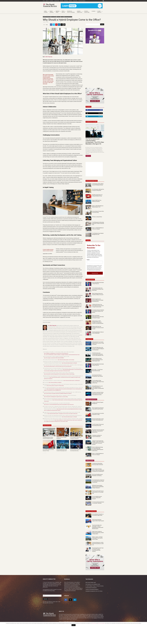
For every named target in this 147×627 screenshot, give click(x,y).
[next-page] (45, 453)
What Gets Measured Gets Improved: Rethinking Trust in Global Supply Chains (97, 359)
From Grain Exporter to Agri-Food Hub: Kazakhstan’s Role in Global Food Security (98, 481)
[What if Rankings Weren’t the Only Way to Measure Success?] (88, 295)
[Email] (62, 24)
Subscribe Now (95, 273)
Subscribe (61, 0)
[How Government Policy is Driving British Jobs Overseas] (88, 376)
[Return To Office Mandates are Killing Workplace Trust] (88, 207)
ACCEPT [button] (73, 625)
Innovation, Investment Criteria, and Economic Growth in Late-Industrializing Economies (97, 393)
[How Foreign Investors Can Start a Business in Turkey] (49, 444)
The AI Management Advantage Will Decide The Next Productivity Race (98, 223)
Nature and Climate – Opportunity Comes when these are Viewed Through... (98, 316)
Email (88, 259)
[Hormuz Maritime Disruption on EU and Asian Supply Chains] (88, 516)
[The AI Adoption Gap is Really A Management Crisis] (88, 235)
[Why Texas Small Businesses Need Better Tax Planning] (88, 476)
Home (44, 0)
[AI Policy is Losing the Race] (88, 218)
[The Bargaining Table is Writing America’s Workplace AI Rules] (49, 432)
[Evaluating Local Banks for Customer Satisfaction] (88, 437)
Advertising (66, 0)
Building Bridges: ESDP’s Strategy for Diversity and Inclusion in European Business (97, 322)
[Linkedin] (59, 24)
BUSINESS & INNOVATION (79, 12)
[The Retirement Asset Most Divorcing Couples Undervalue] (88, 465)
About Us (47, 0)
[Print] (64, 24)
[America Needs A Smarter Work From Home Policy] (88, 213)
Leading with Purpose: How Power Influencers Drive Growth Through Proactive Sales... (98, 305)
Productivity (58, 16)
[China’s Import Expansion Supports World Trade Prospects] (88, 521)
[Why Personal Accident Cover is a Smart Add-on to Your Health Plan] (88, 492)
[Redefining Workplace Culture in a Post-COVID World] (88, 333)
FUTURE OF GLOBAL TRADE (86, 12)
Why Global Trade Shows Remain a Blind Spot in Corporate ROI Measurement (98, 431)
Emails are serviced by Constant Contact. (94, 269)
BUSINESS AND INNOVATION (91, 399)
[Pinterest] (56, 24)
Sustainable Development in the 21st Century (94, 591)
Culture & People (53, 16)
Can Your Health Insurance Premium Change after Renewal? (97, 497)
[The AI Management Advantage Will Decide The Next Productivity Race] (88, 224)
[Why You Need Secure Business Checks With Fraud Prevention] (88, 409)
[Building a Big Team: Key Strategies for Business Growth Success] (88, 328)
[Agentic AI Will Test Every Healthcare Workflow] (88, 202)
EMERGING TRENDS (57, 12)
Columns (62, 16)
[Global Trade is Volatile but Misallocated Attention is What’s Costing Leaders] (88, 533)
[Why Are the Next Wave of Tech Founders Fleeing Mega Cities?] (63, 444)
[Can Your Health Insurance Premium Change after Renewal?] (88, 498)
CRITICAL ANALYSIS (63, 12)
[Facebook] (51, 24)
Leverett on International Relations (92, 589)
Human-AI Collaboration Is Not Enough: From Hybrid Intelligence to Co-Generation (98, 348)
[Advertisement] (94, 169)
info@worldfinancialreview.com (69, 621)
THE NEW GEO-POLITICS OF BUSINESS (71, 12)
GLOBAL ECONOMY (45, 12)
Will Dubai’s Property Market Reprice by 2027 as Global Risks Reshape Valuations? (98, 486)
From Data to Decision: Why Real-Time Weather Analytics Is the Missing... (98, 311)
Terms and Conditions (81, 0)
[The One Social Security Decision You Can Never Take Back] (88, 503)
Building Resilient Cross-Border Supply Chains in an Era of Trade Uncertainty (98, 343)
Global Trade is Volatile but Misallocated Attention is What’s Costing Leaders (98, 532)
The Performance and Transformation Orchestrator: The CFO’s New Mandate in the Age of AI (95, 141)
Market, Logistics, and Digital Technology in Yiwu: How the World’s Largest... (97, 538)
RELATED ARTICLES (47, 425)
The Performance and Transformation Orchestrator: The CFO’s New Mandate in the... (98, 354)
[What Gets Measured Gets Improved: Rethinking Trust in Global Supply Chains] (88, 360)
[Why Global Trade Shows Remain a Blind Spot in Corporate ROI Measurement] (88, 431)
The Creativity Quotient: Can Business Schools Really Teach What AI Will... (97, 289)
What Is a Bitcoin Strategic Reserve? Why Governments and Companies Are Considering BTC (98, 470)
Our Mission (51, 0)
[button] (103, 0)
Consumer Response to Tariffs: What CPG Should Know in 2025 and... (98, 543)
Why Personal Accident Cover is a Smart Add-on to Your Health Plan (98, 492)
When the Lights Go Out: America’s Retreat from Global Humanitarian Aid (97, 300)
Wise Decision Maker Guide (68, 16)
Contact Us (70, 0)
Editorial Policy (56, 0)
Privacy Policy (75, 0)
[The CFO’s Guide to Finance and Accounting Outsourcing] (76, 444)
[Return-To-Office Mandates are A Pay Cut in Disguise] (88, 229)
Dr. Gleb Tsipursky (48, 56)
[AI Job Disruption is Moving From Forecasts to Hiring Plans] (76, 432)
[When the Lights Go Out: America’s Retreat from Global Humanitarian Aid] (88, 300)
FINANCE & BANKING (52, 12)
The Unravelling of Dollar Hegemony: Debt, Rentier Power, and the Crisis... (98, 381)
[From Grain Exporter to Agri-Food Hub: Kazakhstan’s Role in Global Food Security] (88, 481)
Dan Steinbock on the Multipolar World (93, 584)
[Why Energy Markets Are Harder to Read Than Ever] (88, 284)
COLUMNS (93, 11)
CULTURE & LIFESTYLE (99, 12)
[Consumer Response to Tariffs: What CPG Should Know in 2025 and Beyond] (88, 544)
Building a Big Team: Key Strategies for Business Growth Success (98, 327)
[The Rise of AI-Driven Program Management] (63, 432)
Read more (88, 155)
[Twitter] (54, 24)
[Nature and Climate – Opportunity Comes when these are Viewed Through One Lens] (88, 317)
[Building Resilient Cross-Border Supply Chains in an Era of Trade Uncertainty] (88, 343)
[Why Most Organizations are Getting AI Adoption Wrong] (88, 196)
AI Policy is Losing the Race (97, 216)
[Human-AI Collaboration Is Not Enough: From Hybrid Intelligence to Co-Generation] (88, 349)
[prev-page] (43, 453)
